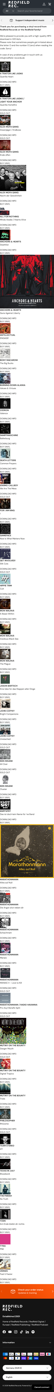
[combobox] (27, 11)
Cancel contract (41, 1387)
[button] (50, 4)
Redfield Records (15, 1386)
